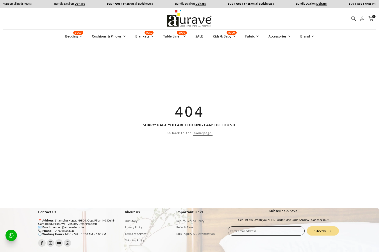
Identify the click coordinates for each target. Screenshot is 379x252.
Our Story (131, 221)
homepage (202, 133)
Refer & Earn (184, 227)
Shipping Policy (135, 240)
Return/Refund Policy (190, 221)
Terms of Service (135, 234)
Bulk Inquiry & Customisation (195, 234)
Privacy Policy (134, 227)
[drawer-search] (353, 18)
